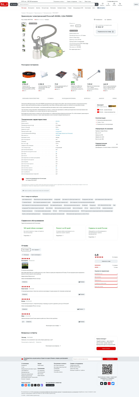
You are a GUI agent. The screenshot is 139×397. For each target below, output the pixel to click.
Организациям (41, 372)
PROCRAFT (100, 105)
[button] (26, 249)
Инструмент (31, 8)
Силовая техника (61, 8)
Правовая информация (27, 374)
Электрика (53, 8)
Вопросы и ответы (29, 333)
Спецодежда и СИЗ (78, 8)
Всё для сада (45, 8)
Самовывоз (57, 370)
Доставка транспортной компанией (60, 367)
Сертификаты (24, 370)
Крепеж (38, 8)
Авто (94, 8)
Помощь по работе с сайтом (77, 370)
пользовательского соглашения (70, 392)
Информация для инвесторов (28, 368)
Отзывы (24, 246)
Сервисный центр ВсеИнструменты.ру (75, 366)
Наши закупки (41, 375)
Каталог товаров (25, 379)
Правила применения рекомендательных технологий (29, 376)
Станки (69, 8)
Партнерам (40, 373)
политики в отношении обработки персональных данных (47, 392)
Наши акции (41, 365)
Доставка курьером (59, 365)
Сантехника (88, 8)
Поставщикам (41, 370)
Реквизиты (24, 365)
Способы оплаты (58, 372)
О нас (22, 367)
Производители (25, 372)
